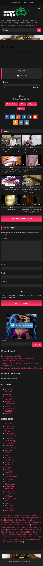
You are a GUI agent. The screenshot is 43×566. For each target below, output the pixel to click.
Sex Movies (26, 525)
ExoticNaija (14, 522)
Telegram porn (10, 484)
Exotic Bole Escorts (24, 537)
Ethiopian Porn (21, 515)
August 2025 (9, 408)
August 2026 (9, 389)
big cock (33, 104)
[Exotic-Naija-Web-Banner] (21, 558)
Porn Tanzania (34, 539)
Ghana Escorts (17, 542)
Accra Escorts (6, 542)
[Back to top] (37, 560)
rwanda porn (12, 537)
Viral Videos (9, 493)
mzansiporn (36, 522)
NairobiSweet (22, 530)
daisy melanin (10, 433)
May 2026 (8, 394)
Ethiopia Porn (23, 539)
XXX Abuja (9, 505)
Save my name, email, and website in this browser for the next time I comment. (21, 296)
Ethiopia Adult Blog (8, 515)
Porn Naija (9, 479)
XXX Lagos (9, 508)
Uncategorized (10, 491)
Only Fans (8, 474)
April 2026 (8, 396)
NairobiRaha (11, 530)
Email (3, 273)
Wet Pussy (9, 496)
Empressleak (9, 438)
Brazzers (8, 431)
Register (31, 2)
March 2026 (9, 399)
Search (3, 341)
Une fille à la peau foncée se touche (13, 361)
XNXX (7, 501)
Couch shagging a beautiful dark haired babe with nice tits (21, 368)
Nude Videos (9, 472)
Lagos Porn (9, 445)
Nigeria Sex (9, 465)
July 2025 (8, 411)
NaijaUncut (9, 462)
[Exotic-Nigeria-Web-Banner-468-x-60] (21, 40)
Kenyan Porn (9, 443)
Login (24, 2)
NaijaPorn (5, 522)
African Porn (9, 429)
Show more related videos (21, 218)
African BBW (9, 426)
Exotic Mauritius (28, 520)
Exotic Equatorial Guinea (22, 518)
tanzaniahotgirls (24, 522)
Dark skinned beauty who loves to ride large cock (18, 358)
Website (4, 281)
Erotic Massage (10, 441)
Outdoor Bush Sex (11, 477)
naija (6, 455)
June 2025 (8, 413)
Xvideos (8, 503)
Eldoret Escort (32, 532)
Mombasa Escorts (7, 532)
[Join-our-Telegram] (21, 338)
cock (21, 108)
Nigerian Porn (10, 467)
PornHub (8, 481)
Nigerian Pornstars (11, 469)
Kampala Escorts (14, 527)
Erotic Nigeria (17, 534)
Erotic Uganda (28, 534)
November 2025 (10, 406)
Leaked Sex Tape (11, 448)
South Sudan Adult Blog (13, 520)
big (23, 104)
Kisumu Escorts (20, 532)
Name (3, 264)
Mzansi (7, 453)
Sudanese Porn (6, 518)
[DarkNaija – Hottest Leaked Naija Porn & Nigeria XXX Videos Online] (17, 12)
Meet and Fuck (10, 450)
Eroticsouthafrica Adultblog (10, 525)
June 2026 (8, 392)
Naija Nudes (12, 104)
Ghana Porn (32, 515)
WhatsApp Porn (10, 498)
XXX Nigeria (9, 510)
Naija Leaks (9, 457)
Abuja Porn (9, 424)
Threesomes (9, 486)
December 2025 (10, 404)
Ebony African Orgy (12, 436)
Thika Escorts (6, 534)
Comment (4, 238)
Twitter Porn (9, 489)
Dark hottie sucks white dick (11, 356)
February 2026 (10, 401)
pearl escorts (26, 527)
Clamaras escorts (34, 530)
